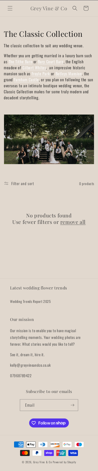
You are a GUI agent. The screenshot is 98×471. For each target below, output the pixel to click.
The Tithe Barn (20, 62)
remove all (73, 222)
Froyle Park (41, 74)
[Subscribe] (72, 405)
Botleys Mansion (69, 74)
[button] (10, 8)
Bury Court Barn (51, 62)
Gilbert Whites (34, 68)
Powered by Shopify (64, 462)
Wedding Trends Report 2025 (30, 301)
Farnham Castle (26, 80)
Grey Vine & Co (43, 462)
